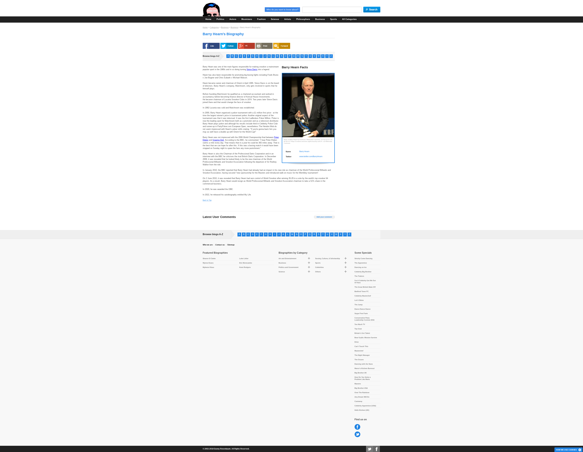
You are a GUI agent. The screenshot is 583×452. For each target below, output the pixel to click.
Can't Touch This (361, 346)
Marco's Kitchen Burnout (365, 368)
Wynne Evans (208, 263)
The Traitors (359, 276)
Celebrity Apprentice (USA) (365, 406)
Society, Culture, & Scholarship (327, 258)
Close (579, 450)
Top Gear (358, 329)
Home (208, 19)
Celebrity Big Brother (363, 272)
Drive (357, 342)
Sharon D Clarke (209, 258)
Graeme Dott (218, 140)
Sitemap (230, 245)
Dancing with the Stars (364, 364)
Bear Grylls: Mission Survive (366, 337)
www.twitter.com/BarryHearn (310, 156)
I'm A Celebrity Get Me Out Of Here (365, 282)
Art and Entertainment (287, 258)
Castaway (358, 401)
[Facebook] (376, 449)
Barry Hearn (304, 151)
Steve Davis (252, 69)
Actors (232, 19)
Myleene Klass (208, 267)
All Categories (349, 19)
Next (332, 102)
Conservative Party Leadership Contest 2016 (364, 319)
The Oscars (359, 359)
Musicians (246, 19)
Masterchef (359, 351)
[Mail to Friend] (281, 46)
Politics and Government (288, 267)
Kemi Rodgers (245, 267)
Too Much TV (360, 324)
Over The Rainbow (362, 392)
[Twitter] (369, 449)
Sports (333, 19)
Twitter (357, 434)
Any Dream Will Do (362, 397)
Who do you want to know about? (282, 9)
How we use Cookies (566, 450)
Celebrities (319, 267)
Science (275, 19)
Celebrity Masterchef (363, 296)
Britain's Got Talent (362, 333)
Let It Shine (359, 300)
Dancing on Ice (361, 267)
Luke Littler (243, 258)
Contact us (220, 245)
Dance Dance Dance (362, 309)
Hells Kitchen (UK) (362, 410)
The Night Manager (362, 355)
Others (318, 272)
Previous (283, 102)
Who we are (208, 245)
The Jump (359, 305)
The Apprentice (361, 263)
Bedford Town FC (362, 291)
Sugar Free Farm (361, 313)
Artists (287, 19)
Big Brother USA (361, 388)
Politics (220, 19)
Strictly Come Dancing (363, 258)
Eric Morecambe (245, 263)
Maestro (358, 384)
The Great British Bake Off (365, 287)
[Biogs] (212, 9)
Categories (214, 27)
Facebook (357, 427)
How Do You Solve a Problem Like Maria (363, 378)
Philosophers (303, 19)
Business (320, 19)
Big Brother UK (361, 373)
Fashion (261, 19)
